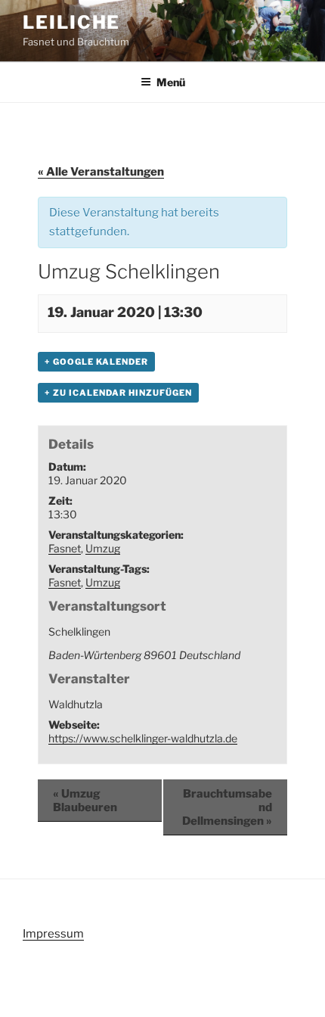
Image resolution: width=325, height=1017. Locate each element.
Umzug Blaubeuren (85, 800)
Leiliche (71, 22)
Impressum (53, 934)
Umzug (102, 548)
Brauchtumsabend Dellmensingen (227, 807)
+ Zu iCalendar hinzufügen (118, 392)
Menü (170, 82)
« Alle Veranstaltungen (101, 172)
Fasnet (64, 548)
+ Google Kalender (96, 361)
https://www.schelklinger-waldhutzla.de (142, 738)
